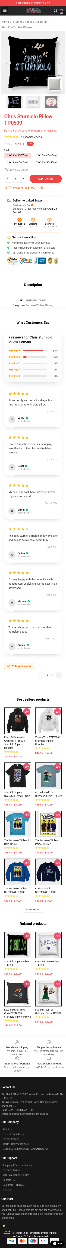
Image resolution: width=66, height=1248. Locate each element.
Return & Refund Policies (15, 1175)
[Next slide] (59, 62)
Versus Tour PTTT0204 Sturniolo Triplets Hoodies (47, 741)
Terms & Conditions (13, 1134)
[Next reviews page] (58, 675)
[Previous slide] (7, 62)
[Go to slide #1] (14, 102)
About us (7, 1129)
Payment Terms (11, 1170)
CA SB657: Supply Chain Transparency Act (25, 1149)
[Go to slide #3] (51, 102)
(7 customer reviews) (31, 137)
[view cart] (61, 10)
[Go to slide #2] (33, 102)
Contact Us (8, 1180)
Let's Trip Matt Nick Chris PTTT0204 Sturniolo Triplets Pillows (17, 1013)
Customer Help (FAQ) (14, 1184)
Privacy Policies (10, 1139)
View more (33, 909)
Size (6, 149)
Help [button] (60, 1243)
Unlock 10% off (7, 1232)
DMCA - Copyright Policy (15, 1144)
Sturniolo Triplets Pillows (16, 27)
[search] (55, 10)
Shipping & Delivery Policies (17, 1165)
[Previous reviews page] (41, 675)
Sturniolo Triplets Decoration (30, 21)
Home (5, 21)
